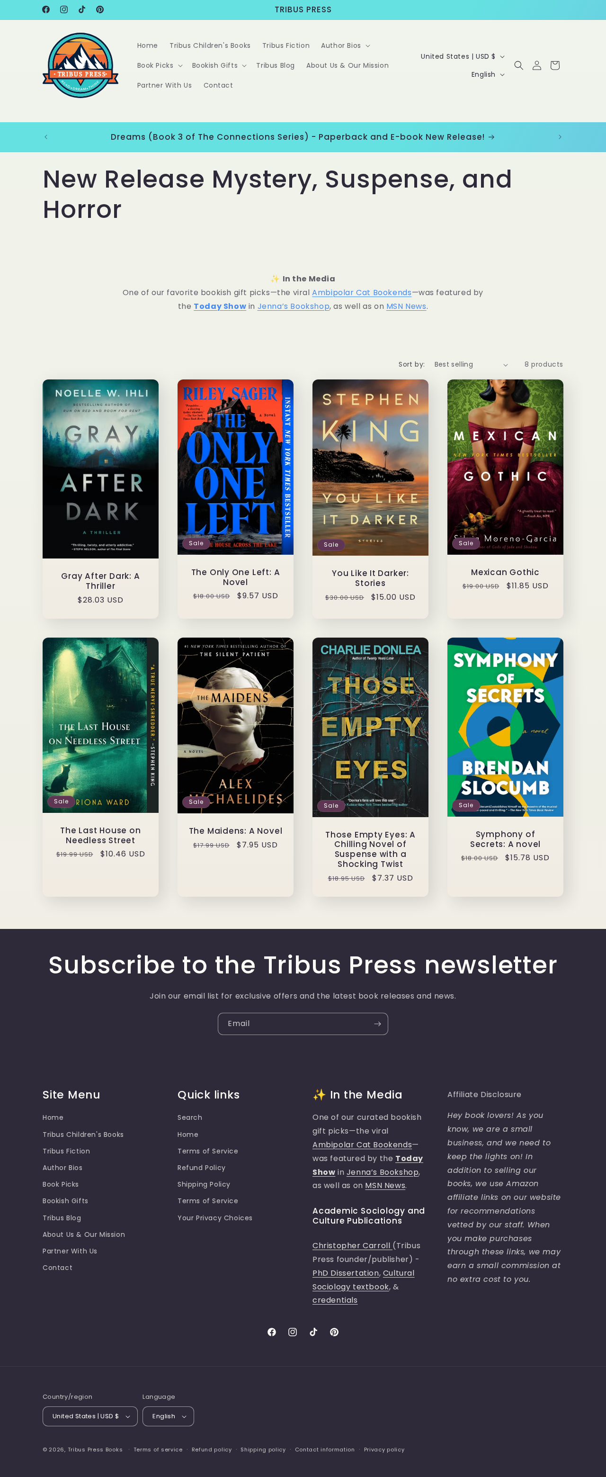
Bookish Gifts (66, 1201)
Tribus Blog (62, 1218)
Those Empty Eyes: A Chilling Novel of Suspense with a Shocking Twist (370, 849)
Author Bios (63, 1167)
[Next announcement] (560, 137)
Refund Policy (202, 1167)
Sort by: (412, 364)
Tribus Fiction (66, 1151)
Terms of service (158, 1449)
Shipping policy (263, 1449)
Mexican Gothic (505, 572)
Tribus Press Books (95, 1449)
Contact (57, 1267)
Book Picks (61, 1184)
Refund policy (212, 1449)
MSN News (406, 306)
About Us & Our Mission (84, 1234)
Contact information (325, 1449)
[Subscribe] (377, 1024)
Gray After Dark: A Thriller (100, 582)
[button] (344, 45)
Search (190, 1117)
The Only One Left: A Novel (235, 577)
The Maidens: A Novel (236, 831)
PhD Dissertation (345, 1273)
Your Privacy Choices (215, 1218)
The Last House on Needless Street (100, 836)
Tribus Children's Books (83, 1134)
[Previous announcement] (46, 137)
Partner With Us (70, 1251)
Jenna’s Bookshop (294, 306)
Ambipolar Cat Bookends (361, 292)
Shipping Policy (204, 1184)
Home (53, 1117)
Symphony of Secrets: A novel (505, 839)
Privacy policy (384, 1449)
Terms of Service (208, 1151)
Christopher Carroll (352, 1245)
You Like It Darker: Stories (370, 579)
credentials (335, 1300)
